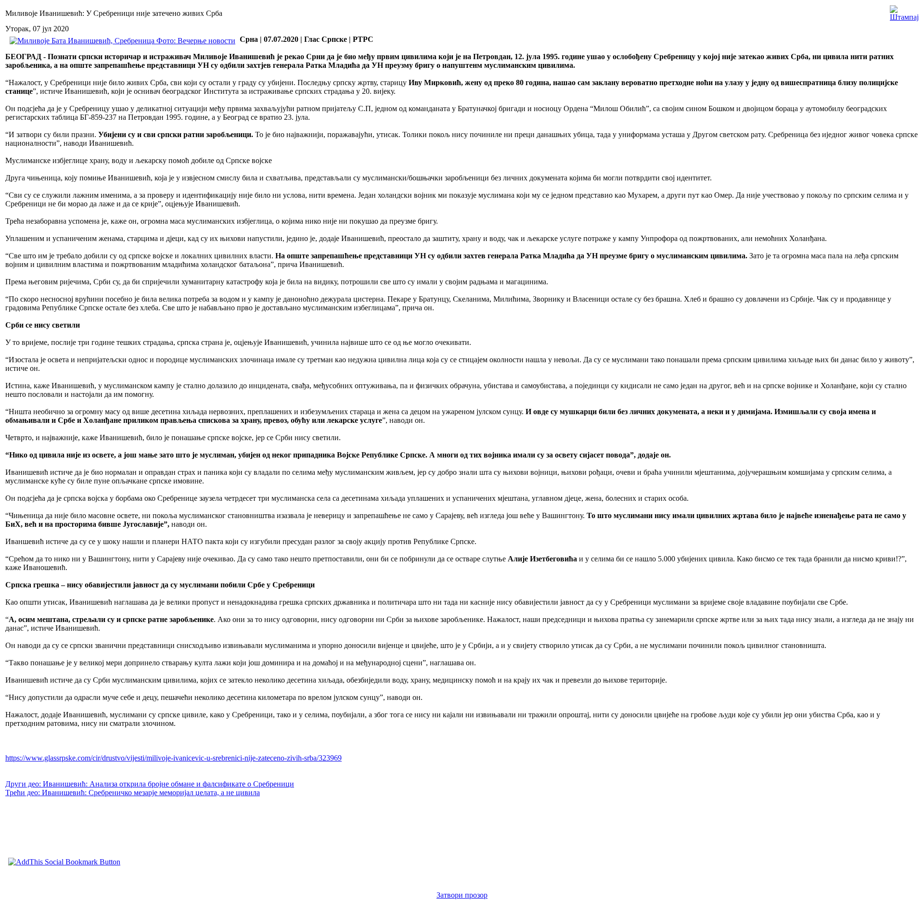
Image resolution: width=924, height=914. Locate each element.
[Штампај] (904, 11)
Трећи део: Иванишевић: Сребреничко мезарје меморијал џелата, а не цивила (132, 792)
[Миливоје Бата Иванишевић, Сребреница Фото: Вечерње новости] (122, 41)
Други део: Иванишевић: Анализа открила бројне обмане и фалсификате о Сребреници (149, 784)
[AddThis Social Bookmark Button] (64, 862)
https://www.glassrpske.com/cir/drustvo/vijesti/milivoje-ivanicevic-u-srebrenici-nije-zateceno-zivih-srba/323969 (173, 758)
